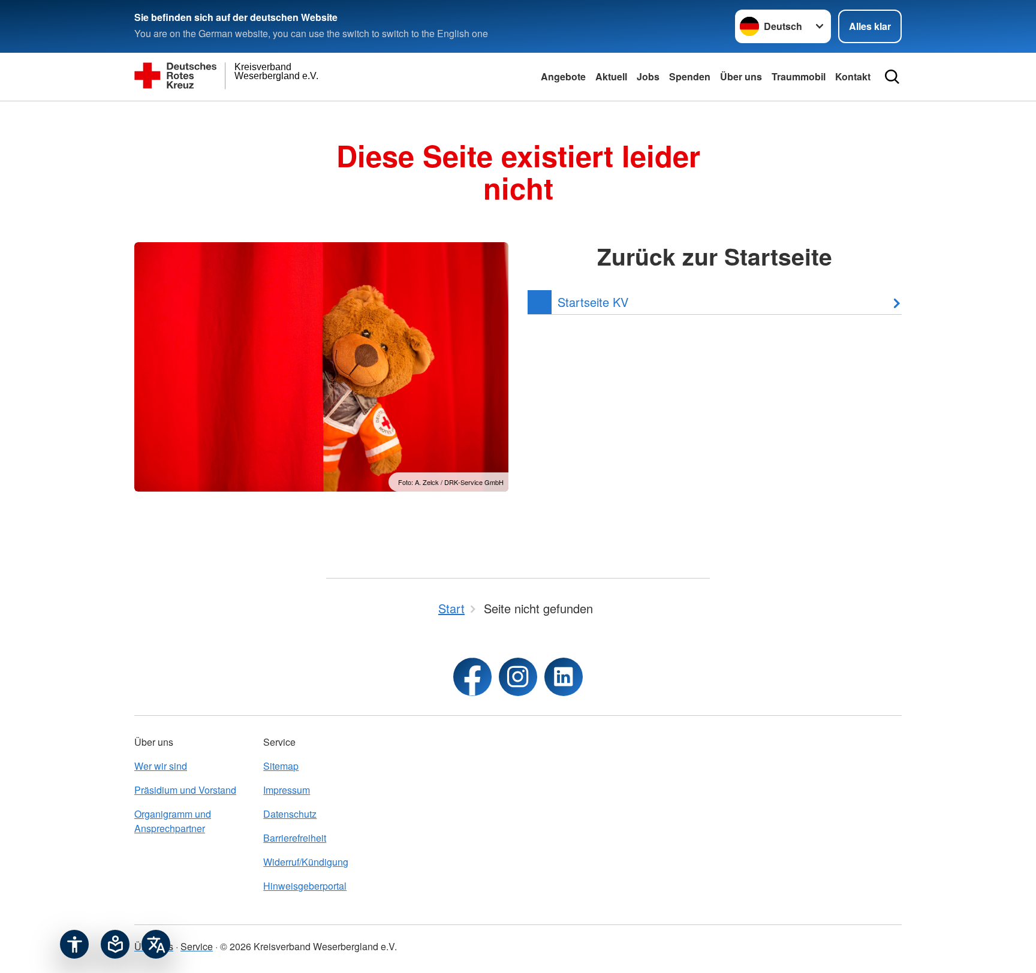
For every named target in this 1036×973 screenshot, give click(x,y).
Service (196, 946)
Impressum (286, 790)
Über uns (741, 76)
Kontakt (853, 76)
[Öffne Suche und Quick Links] (892, 76)
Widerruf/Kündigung (305, 862)
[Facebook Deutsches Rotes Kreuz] (472, 677)
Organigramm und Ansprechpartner (172, 821)
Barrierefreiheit (294, 838)
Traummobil (799, 76)
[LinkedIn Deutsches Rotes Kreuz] (563, 677)
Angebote (563, 76)
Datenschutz (290, 814)
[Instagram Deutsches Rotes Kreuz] (518, 677)
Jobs (648, 76)
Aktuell (611, 76)
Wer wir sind (160, 766)
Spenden (689, 76)
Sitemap (281, 766)
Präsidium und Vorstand (185, 790)
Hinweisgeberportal (305, 886)
